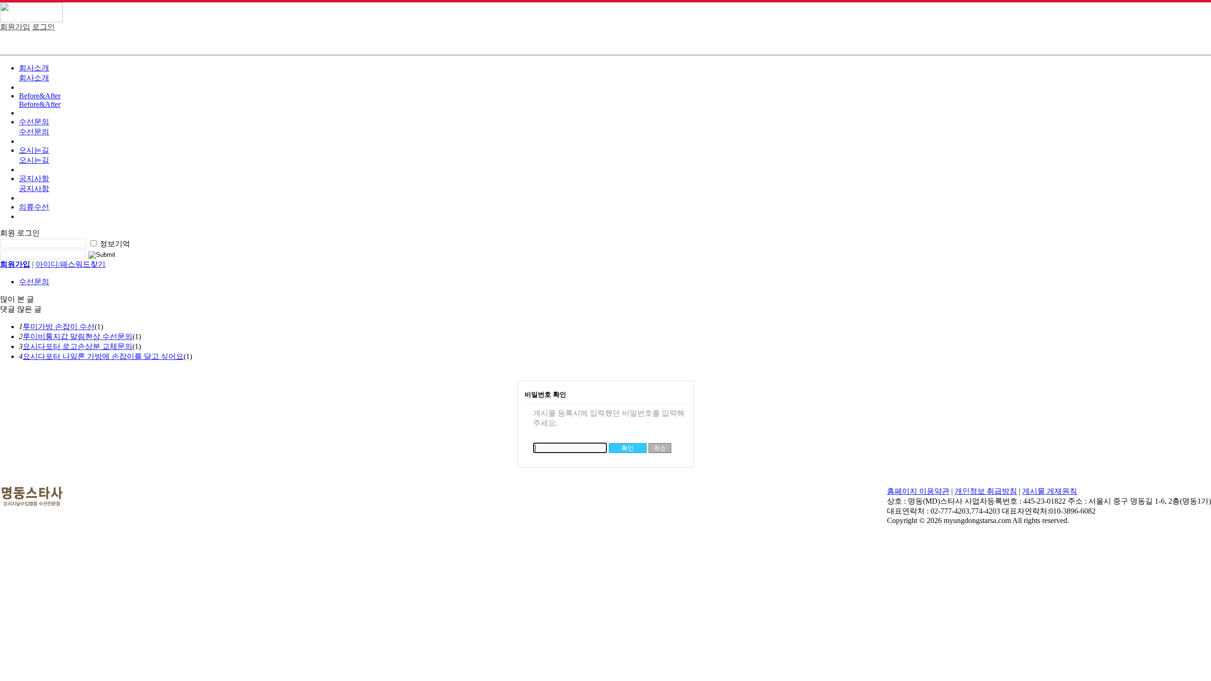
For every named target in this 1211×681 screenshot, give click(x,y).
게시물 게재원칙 (1049, 491)
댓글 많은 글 (21, 309)
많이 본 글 (17, 299)
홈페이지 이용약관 (918, 491)
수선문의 (34, 122)
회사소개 (34, 68)
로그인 (43, 27)
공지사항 (34, 179)
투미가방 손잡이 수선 (59, 327)
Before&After (40, 96)
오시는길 (34, 150)
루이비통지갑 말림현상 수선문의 (77, 336)
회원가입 (15, 27)
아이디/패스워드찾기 (70, 264)
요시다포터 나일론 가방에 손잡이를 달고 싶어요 (103, 356)
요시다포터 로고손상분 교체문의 (77, 346)
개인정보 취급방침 (986, 491)
